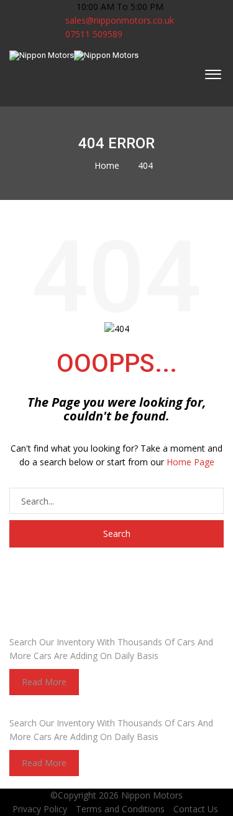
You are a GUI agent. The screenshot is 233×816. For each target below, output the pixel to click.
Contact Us (195, 809)
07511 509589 (92, 34)
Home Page (190, 462)
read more (44, 682)
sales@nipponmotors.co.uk (119, 20)
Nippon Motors (152, 795)
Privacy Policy (39, 809)
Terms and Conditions (120, 809)
